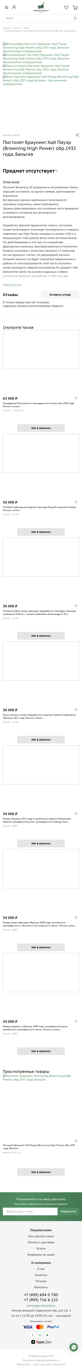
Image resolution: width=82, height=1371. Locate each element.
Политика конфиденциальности (41, 1360)
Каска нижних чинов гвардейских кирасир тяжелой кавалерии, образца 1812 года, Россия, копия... (39, 716)
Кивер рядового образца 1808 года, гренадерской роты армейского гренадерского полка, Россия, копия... (35, 1028)
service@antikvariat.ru (41, 1305)
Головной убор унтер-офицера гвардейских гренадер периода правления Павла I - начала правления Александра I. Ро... (39, 612)
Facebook (33, 1335)
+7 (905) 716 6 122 (41, 1299)
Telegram (48, 1335)
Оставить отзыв (60, 294)
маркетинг (59, 1364)
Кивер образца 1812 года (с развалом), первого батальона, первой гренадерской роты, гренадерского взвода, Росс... (37, 820)
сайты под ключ (42, 1364)
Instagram (40, 1335)
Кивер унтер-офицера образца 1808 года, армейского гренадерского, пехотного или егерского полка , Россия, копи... (39, 924)
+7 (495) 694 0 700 (41, 1294)
